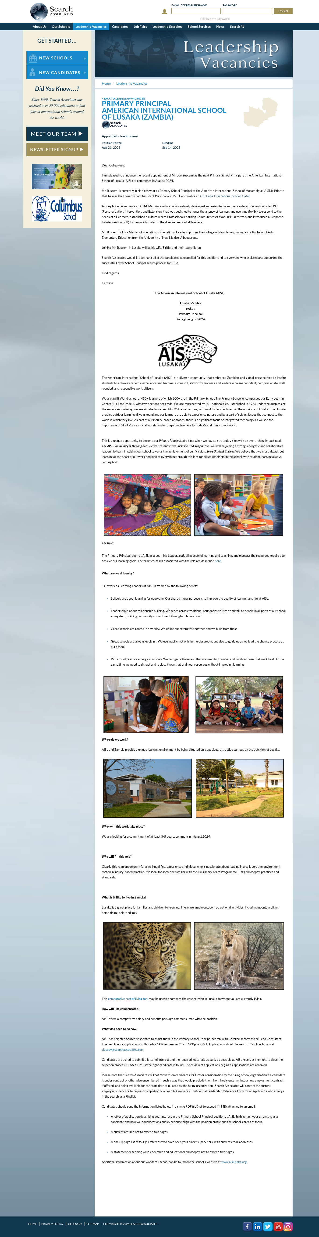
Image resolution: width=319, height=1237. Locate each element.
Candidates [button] (120, 26)
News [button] (220, 26)
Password (230, 5)
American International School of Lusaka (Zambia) (164, 113)
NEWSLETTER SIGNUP (54, 149)
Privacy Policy (52, 1224)
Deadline (167, 143)
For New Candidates (41, 67)
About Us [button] (39, 26)
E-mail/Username (189, 5)
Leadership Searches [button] (167, 26)
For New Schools (38, 53)
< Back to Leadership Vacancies (123, 98)
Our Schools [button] (61, 26)
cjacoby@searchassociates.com (123, 1049)
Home (32, 1224)
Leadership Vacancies (90, 26)
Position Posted (112, 143)
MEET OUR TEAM (54, 134)
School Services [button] (199, 26)
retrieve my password (215, 19)
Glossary (75, 1224)
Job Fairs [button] (140, 26)
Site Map (93, 1224)
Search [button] (235, 26)
